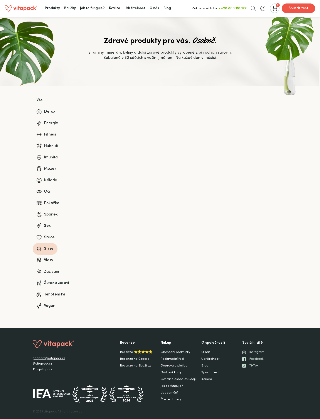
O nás (205, 352)
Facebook (256, 359)
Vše (40, 100)
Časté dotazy (171, 399)
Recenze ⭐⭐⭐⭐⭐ (136, 352)
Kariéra (206, 379)
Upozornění (169, 392)
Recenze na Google (135, 359)
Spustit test (298, 8)
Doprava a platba (174, 365)
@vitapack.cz (42, 363)
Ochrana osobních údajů (179, 379)
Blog (204, 365)
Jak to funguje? (172, 386)
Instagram (257, 352)
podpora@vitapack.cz (49, 358)
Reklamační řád (172, 359)
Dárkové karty (171, 372)
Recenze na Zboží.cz (135, 365)
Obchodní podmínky (175, 352)
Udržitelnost (210, 359)
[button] (253, 8)
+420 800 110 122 (233, 8)
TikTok (254, 365)
